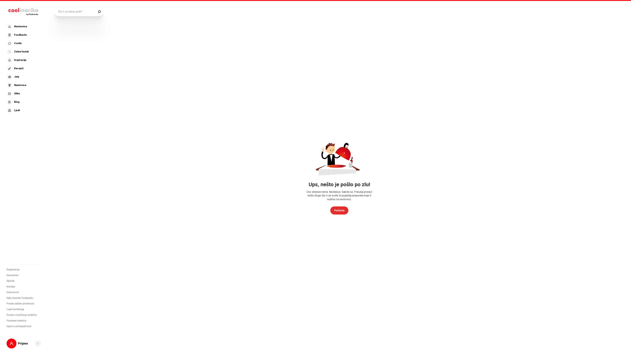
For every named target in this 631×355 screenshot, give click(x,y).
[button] (23, 68)
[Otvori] (38, 343)
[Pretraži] (99, 12)
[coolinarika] (23, 11)
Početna (339, 210)
